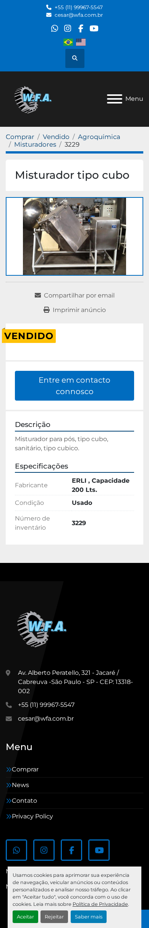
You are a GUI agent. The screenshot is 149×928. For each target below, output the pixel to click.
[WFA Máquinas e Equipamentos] (44, 627)
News (20, 785)
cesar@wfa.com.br (79, 15)
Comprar (25, 769)
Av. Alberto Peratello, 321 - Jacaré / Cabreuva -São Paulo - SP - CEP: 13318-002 (75, 682)
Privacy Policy (32, 816)
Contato (24, 800)
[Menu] (114, 98)
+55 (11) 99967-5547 (79, 7)
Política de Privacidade (100, 904)
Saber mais (88, 917)
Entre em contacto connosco (74, 385)
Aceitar (25, 917)
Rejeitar (54, 917)
